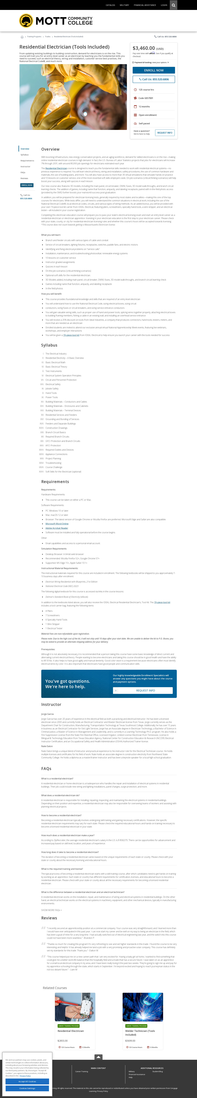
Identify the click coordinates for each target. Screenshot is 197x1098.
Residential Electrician (56, 168)
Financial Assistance (137, 1074)
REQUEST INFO (164, 132)
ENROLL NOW (154, 70)
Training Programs (34, 36)
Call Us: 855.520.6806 (165, 36)
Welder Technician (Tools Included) (140, 1032)
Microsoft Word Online (57, 523)
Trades (47, 36)
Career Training (81, 1071)
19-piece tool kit (71, 335)
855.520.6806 (26, 198)
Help (131, 1077)
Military (132, 1071)
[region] (27, 1074)
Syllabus (25, 154)
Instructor (25, 166)
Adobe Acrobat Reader (57, 528)
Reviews (24, 178)
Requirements (27, 160)
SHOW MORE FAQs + (51, 910)
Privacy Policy (102, 1091)
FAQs (23, 172)
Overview (25, 149)
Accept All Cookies (27, 1081)
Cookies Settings (27, 1088)
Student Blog (157, 1071)
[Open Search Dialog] (173, 5)
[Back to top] (98, 1067)
